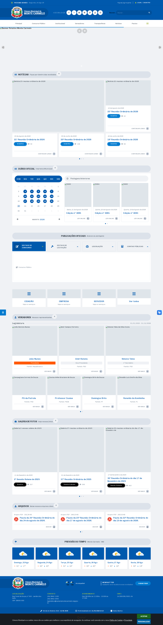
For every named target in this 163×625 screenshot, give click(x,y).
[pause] (84, 30)
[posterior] (59, 219)
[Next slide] (159, 47)
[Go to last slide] (3, 47)
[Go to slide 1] (81, 66)
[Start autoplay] (79, 30)
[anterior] (18, 219)
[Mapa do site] (95, 12)
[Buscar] (149, 12)
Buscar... (112, 13)
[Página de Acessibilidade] (100, 12)
